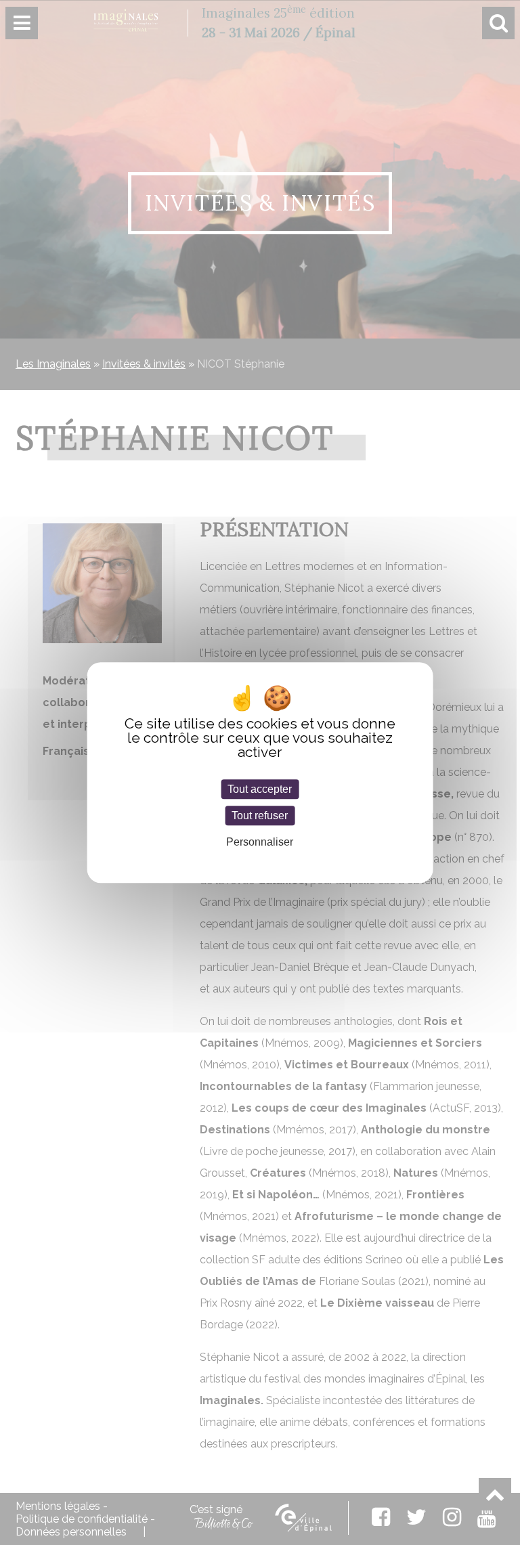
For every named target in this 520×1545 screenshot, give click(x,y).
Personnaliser (259, 842)
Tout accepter (260, 789)
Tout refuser (260, 815)
